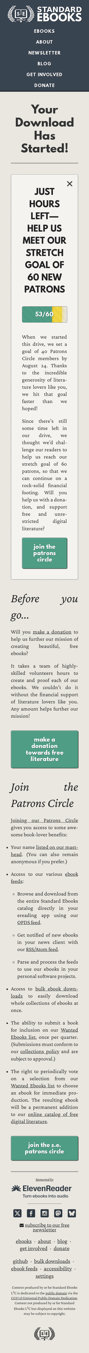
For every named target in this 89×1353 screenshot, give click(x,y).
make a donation (52, 632)
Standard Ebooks (44, 14)
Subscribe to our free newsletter (47, 1227)
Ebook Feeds (24, 1268)
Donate (44, 85)
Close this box (70, 184)
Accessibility (58, 1268)
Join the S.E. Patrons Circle (44, 1148)
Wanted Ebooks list (33, 1085)
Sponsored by (44, 1179)
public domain (56, 1293)
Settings (45, 1276)
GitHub (20, 1261)
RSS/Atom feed (42, 949)
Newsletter (44, 53)
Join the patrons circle (44, 553)
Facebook (31, 1213)
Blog (44, 64)
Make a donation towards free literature (45, 749)
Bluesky (72, 1213)
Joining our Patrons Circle (44, 820)
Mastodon (58, 1213)
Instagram (45, 1213)
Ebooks (44, 31)
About (44, 42)
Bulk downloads (52, 1261)
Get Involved (44, 75)
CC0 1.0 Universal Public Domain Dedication (44, 1298)
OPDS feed (28, 922)
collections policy (39, 1051)
